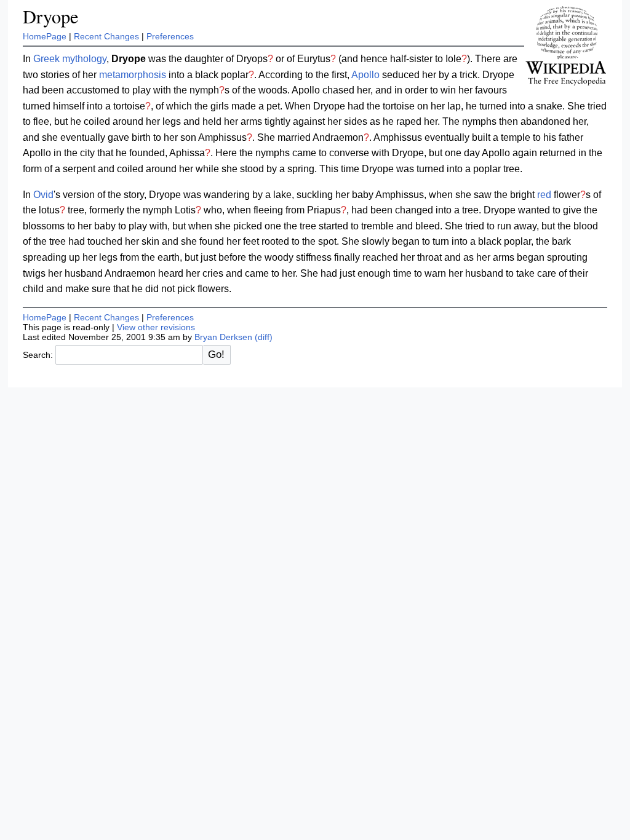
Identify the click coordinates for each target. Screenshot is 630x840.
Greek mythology (69, 58)
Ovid (43, 194)
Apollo (365, 74)
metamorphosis (132, 74)
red (544, 194)
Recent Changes (106, 36)
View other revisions (156, 327)
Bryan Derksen (223, 337)
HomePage (44, 36)
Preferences (170, 36)
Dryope (51, 16)
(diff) (264, 337)
